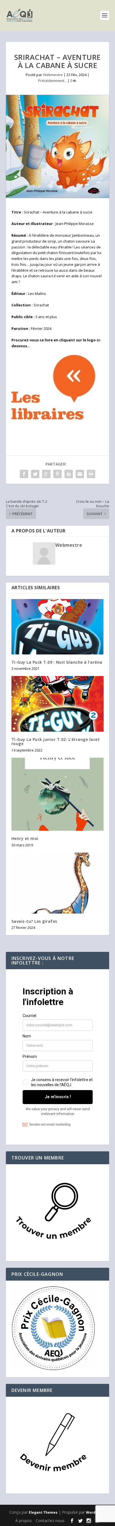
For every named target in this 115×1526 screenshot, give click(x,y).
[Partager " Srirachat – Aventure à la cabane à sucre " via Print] (91, 474)
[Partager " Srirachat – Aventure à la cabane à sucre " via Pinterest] (57, 474)
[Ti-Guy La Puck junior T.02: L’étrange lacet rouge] (57, 703)
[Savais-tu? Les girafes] (57, 883)
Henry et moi (25, 838)
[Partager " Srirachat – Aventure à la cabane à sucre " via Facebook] (24, 474)
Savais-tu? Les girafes (34, 921)
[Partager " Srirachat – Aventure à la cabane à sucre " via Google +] (46, 474)
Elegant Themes (43, 1512)
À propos (23, 1520)
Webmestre (53, 74)
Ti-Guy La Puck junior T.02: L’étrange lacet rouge (55, 741)
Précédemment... (52, 80)
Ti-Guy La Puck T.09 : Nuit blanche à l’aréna (56, 662)
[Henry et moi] (57, 794)
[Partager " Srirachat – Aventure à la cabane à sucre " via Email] (79, 474)
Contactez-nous (50, 1520)
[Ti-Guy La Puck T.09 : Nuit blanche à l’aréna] (57, 626)
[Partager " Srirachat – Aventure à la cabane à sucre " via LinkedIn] (68, 474)
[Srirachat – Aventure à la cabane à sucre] (57, 146)
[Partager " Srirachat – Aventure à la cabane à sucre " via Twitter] (35, 474)
